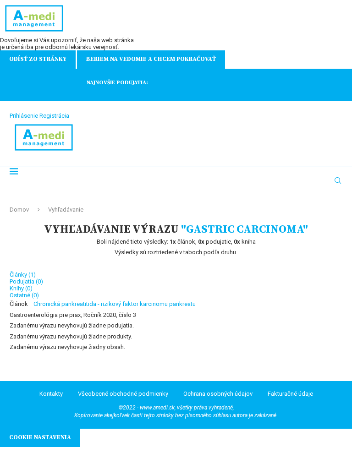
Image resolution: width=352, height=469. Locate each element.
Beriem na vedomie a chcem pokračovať (151, 59)
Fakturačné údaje (290, 393)
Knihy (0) (21, 288)
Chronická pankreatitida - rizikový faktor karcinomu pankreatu (114, 303)
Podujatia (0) (26, 281)
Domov (19, 209)
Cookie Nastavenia (40, 437)
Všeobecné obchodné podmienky (123, 393)
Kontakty (51, 393)
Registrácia (54, 115)
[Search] (337, 180)
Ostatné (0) (24, 295)
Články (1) (23, 274)
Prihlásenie (24, 115)
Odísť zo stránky (37, 59)
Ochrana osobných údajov (218, 393)
